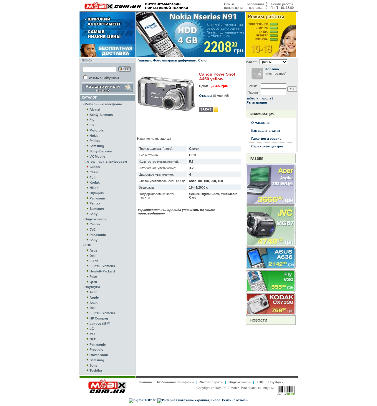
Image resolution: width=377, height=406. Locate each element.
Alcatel (95, 109)
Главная (144, 60)
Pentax (95, 203)
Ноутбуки (92, 287)
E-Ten (94, 261)
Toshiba (96, 370)
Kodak (95, 182)
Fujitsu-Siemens (102, 266)
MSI (92, 334)
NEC (93, 339)
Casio (94, 172)
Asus (93, 250)
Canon (95, 167)
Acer (93, 292)
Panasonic (98, 198)
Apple (94, 297)
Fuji (92, 177)
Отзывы (205, 95)
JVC (93, 229)
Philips (95, 140)
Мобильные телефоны (103, 104)
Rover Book (99, 355)
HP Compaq (99, 318)
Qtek (93, 282)
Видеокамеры (96, 219)
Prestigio (96, 349)
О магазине (260, 122)
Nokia (94, 135)
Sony (93, 214)
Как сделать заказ (265, 130)
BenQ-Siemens (101, 115)
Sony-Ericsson (101, 151)
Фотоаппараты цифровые (106, 161)
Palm (93, 276)
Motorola (96, 130)
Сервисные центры (267, 146)
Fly (92, 120)
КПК (88, 245)
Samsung (97, 146)
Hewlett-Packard (102, 271)
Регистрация (257, 102)
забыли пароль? (260, 98)
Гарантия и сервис (266, 138)
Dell (92, 255)
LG (92, 125)
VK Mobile (97, 156)
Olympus (97, 193)
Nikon (94, 187)
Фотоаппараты (211, 382)
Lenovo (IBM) (100, 323)
